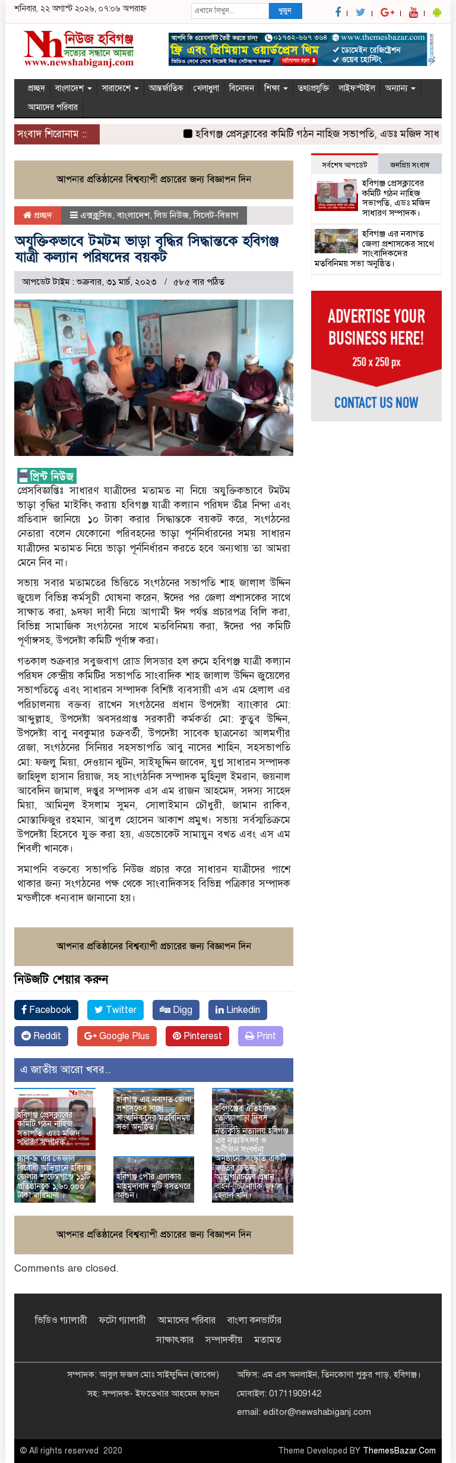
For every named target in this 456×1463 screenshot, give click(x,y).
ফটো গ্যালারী (122, 1320)
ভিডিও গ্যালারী (61, 1320)
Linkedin (242, 1010)
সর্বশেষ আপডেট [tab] (344, 165)
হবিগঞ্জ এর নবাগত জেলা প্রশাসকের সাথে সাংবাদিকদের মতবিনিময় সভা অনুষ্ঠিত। (153, 1113)
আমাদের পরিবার (53, 107)
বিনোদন (241, 88)
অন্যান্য (397, 88)
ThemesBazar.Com (399, 1451)
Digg (181, 1010)
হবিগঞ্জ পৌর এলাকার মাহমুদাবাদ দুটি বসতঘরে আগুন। (153, 1186)
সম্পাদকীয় (223, 1340)
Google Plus (123, 1036)
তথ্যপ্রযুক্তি (313, 88)
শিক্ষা (273, 88)
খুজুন (285, 11)
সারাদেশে (117, 88)
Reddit (46, 1036)
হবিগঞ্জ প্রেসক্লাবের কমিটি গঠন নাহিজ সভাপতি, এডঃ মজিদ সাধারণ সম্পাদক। (48, 1128)
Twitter (120, 1010)
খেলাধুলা (206, 88)
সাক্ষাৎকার (175, 1340)
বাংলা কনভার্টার (254, 1320)
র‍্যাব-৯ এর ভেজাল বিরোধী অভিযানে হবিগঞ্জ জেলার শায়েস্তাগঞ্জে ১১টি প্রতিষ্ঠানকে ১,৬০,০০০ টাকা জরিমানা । (54, 1176)
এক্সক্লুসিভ (96, 215)
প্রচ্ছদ (36, 88)
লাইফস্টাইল (357, 88)
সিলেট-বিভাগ (216, 215)
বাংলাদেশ (70, 88)
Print (265, 1036)
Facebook (49, 1010)
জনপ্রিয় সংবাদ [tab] (410, 165)
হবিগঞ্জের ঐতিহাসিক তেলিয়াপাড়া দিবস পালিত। (246, 1117)
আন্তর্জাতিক (166, 88)
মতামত (267, 1340)
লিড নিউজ (171, 215)
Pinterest (201, 1036)
